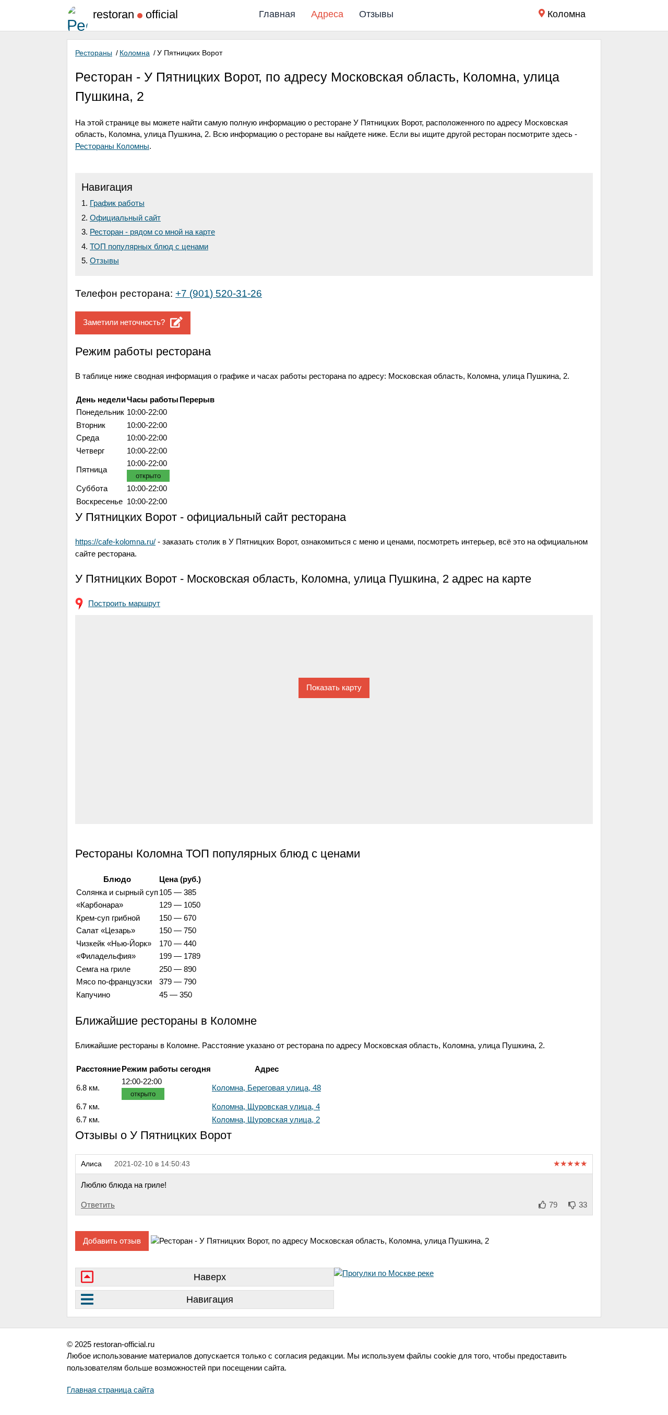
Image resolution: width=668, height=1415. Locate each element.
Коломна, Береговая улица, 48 (266, 1087)
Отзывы (376, 14)
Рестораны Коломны (112, 146)
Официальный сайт (125, 217)
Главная (277, 14)
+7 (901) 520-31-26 (218, 293)
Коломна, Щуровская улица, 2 (266, 1119)
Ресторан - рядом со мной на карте (152, 231)
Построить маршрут (124, 603)
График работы (117, 203)
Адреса (327, 14)
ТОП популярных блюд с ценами (149, 246)
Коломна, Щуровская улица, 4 (266, 1106)
